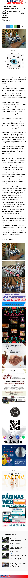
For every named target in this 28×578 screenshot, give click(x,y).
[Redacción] (3, 20)
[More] (22, 26)
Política (11, 537)
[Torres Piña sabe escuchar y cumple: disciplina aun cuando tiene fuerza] (5, 540)
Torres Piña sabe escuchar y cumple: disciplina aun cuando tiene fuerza (18, 540)
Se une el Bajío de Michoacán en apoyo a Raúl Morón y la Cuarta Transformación (18, 565)
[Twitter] (11, 26)
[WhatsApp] (15, 26)
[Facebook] (6, 2)
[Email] (18, 26)
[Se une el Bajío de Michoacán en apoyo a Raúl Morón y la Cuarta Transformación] (5, 564)
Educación (4, 17)
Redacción (8, 20)
